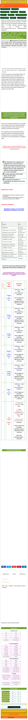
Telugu (6, 660)
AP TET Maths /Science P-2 (16, 680)
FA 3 (6, 634)
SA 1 (6, 636)
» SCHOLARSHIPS (5, 697)
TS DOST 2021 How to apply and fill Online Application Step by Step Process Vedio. (14, 42)
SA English (16, 652)
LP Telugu (16, 645)
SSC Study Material (5, 11)
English (16, 660)
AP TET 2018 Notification (6, 675)
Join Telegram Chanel (5, 8)
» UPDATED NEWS (5, 693)
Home (14, 574)
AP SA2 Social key (16, 671)
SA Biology (16, 649)
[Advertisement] (14, 58)
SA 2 (16, 636)
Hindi (6, 662)
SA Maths (16, 647)
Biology (16, 664)
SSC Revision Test (16, 640)
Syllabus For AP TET (6, 677)
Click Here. (19, 304)
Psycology (6, 652)
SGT (6, 645)
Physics (6, 664)
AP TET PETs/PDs (16, 675)
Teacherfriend (14, 40)
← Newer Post (5, 574)
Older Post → (23, 574)
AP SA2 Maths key (16, 669)
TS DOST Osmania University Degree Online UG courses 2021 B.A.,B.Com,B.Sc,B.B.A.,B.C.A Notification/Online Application (14, 35)
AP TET (16, 656)
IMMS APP (13, 17)
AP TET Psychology (16, 677)
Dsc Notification (16, 654)
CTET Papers (16, 684)
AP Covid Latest (14, 11)
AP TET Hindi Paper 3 (6, 684)
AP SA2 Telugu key (6, 667)
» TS (18, 691)
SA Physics (6, 649)
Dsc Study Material (6, 656)
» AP (12, 691)
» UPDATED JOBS (5, 695)
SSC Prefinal (16, 638)
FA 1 (6, 632)
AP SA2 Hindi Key (16, 667)
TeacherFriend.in (11, 717)
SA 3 (6, 638)
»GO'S (3, 691)
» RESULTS (4, 701)
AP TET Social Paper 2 (6, 682)
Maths (16, 662)
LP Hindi (6, 647)
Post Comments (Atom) (13, 622)
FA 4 (16, 634)
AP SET (2, 14)
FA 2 (16, 632)
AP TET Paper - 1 (6, 679)
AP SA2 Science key (6, 671)
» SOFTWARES (5, 699)
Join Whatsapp (15, 8)
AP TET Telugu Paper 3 (16, 682)
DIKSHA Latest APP (22, 17)
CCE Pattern (22, 11)
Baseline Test (11, 14)
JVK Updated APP (4, 17)
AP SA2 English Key (6, 669)
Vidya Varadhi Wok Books (21, 14)
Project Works (6, 640)
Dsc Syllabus (6, 654)
